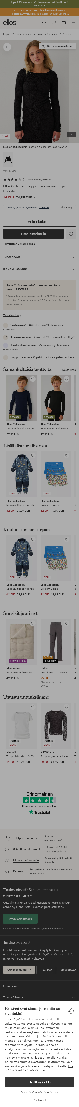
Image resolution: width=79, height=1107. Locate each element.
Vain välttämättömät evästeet (39, 1092)
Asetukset (39, 1100)
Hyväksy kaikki (40, 1082)
